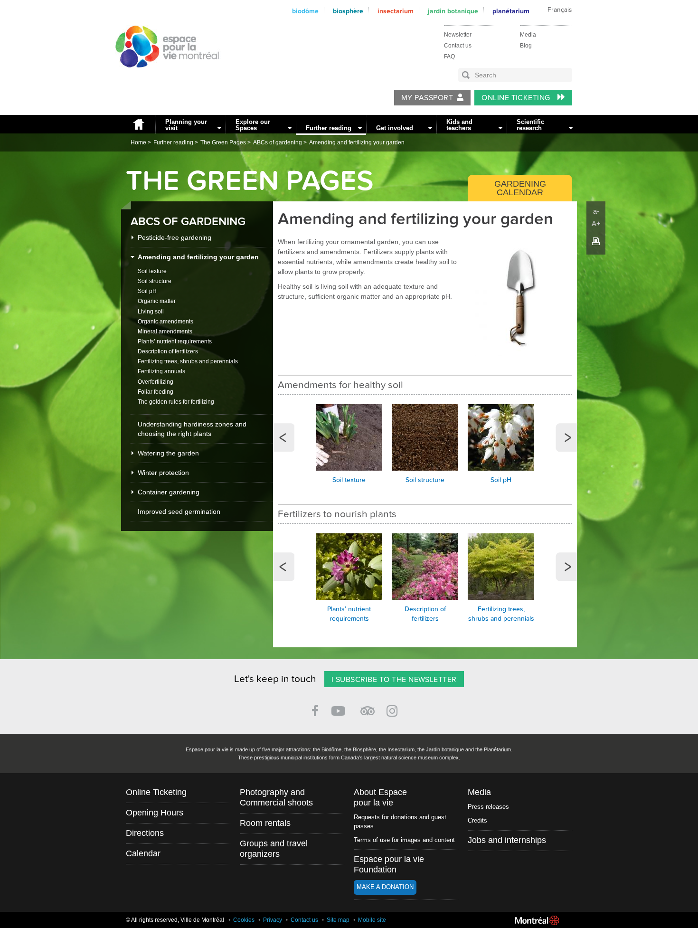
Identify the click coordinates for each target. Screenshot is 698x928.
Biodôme (305, 11)
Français (559, 10)
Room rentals (265, 823)
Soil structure (154, 281)
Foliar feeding (155, 391)
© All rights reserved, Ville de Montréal (175, 920)
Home (138, 124)
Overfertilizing (155, 382)
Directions (145, 833)
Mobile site (372, 920)
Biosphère (348, 11)
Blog (526, 45)
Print (596, 241)
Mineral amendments (165, 331)
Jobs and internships (507, 840)
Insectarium (395, 11)
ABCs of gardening (277, 142)
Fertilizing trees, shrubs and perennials (188, 361)
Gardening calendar (520, 188)
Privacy (272, 920)
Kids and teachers (459, 125)
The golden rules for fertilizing (176, 401)
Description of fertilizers (168, 351)
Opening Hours (154, 812)
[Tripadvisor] (367, 706)
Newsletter (458, 34)
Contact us (458, 45)
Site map (338, 920)
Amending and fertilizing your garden (357, 142)
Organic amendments (165, 321)
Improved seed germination (179, 511)
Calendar (143, 853)
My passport (427, 98)
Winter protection (163, 472)
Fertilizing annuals (161, 371)
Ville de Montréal (537, 920)
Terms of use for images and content (404, 839)
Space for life (164, 76)
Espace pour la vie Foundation (389, 864)
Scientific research (530, 125)
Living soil (151, 311)
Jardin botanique (453, 11)
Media (528, 34)
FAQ (449, 56)
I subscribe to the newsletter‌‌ (394, 679)
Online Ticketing (516, 98)
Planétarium (510, 11)
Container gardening (168, 492)
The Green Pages (223, 142)
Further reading (328, 128)
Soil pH (147, 291)
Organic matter (157, 301)
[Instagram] (394, 709)
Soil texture (152, 271)
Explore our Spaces (253, 125)
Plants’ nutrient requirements (175, 341)
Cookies (244, 920)
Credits (477, 820)
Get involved (394, 128)
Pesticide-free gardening (174, 237)
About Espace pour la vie (380, 797)
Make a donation (385, 886)
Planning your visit (186, 125)
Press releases (488, 806)
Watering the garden (168, 453)
